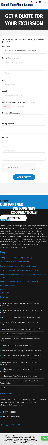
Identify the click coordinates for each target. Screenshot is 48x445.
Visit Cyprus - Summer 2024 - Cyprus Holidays (16, 257)
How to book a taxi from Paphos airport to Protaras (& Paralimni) (20, 363)
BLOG (4, 388)
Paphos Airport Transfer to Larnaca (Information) (19, 376)
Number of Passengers (11, 113)
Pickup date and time (10, 58)
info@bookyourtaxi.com (13, 416)
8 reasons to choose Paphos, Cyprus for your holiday (19, 281)
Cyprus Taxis (4, 292)
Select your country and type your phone (18, 102)
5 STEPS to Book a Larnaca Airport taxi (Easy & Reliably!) (20, 270)
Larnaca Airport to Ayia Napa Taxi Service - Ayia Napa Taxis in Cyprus (20, 304)
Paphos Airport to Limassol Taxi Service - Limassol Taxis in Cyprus (21, 370)
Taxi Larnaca (4, 290)
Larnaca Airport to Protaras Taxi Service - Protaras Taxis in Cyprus (21, 311)
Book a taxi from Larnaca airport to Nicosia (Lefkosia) (21, 350)
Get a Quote (24, 177)
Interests (5, 137)
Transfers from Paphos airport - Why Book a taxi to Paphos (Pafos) (19, 382)
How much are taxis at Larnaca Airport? (14, 262)
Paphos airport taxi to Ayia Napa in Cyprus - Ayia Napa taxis (20, 356)
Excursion (6, 46)
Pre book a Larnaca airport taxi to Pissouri (17, 334)
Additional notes (8, 151)
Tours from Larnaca (7, 286)
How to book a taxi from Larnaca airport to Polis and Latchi (20, 340)
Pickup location (8, 124)
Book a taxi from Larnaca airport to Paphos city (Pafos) (22, 329)
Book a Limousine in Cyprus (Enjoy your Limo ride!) (18, 266)
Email (4, 91)
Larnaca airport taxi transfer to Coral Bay (16, 346)
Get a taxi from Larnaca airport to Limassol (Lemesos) (21, 317)
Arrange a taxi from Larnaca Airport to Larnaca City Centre (19, 323)
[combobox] (6, 106)
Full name (6, 80)
